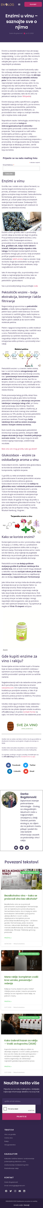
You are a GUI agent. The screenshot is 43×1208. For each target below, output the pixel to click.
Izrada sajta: (21, 1205)
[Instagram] (15, 1191)
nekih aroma (17, 259)
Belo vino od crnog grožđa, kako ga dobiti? (19, 449)
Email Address (8, 165)
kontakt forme (29, 712)
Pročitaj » (8, 938)
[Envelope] (20, 1191)
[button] (19, 4)
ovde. (36, 286)
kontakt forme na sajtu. (28, 757)
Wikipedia (26, 96)
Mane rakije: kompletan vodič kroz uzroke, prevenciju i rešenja (21, 980)
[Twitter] (21, 848)
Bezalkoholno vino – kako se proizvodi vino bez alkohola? (20, 897)
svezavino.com (8, 688)
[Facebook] (16, 848)
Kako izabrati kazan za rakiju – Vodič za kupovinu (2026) (20, 1042)
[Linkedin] (27, 848)
